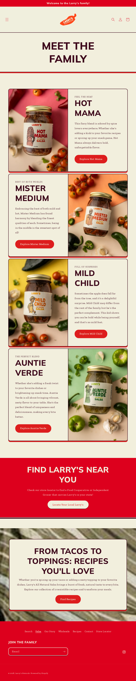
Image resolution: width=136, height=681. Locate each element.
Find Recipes (68, 599)
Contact (89, 631)
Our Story (49, 631)
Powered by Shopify (39, 673)
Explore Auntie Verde (33, 428)
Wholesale (64, 631)
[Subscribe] (64, 651)
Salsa (38, 631)
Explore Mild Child (91, 333)
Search (29, 631)
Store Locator (103, 631)
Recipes (77, 631)
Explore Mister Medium (34, 243)
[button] (7, 19)
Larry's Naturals (22, 673)
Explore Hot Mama (91, 159)
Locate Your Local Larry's (68, 504)
